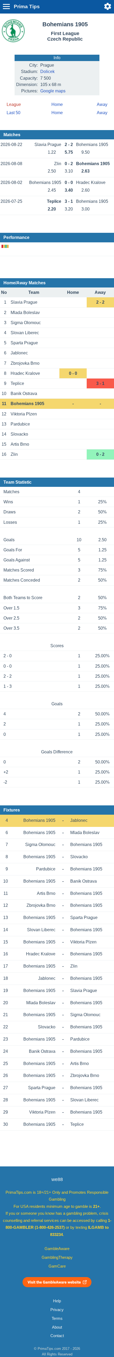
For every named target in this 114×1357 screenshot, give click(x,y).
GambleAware (57, 1249)
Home (57, 104)
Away (102, 104)
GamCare (57, 1266)
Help (57, 1301)
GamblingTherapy (57, 1257)
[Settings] (107, 6)
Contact (57, 1336)
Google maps (52, 91)
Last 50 (13, 112)
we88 (57, 1179)
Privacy (57, 1310)
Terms (57, 1318)
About (57, 1327)
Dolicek (47, 71)
